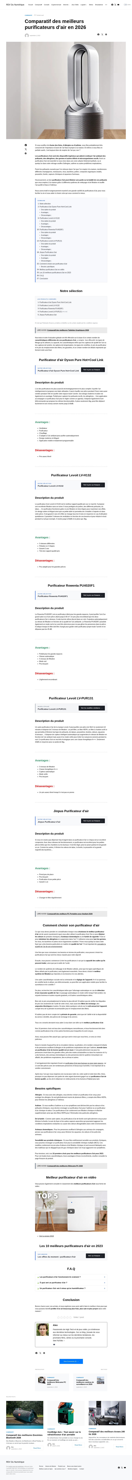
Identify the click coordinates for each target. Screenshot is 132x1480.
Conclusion (44, 278)
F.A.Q (42, 275)
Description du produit (48, 209)
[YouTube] (118, 5)
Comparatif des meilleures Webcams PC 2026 (56, 1382)
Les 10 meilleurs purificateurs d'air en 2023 (55, 272)
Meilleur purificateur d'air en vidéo (52, 269)
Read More (37, 1448)
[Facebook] (112, 5)
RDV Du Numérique (15, 5)
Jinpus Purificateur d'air (48, 252)
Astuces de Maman (50, 1466)
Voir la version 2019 (46, 1236)
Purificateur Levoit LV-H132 (50, 218)
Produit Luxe (61, 1466)
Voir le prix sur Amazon (93, 369)
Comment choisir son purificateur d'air (53, 264)
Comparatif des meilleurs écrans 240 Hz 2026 (107, 1432)
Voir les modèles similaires (92, 708)
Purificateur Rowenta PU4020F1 (51, 229)
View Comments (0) (70, 1361)
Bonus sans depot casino (74, 1466)
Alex (12, 1447)
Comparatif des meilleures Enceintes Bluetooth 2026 (24, 1436)
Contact (82, 1469)
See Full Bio (58, 1341)
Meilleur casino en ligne (46, 1469)
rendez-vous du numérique (16, 1466)
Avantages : (45, 212)
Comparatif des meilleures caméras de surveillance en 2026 (85, 1382)
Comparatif (28, 15)
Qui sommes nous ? (60, 1469)
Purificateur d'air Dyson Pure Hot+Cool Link (55, 207)
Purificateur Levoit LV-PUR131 (51, 241)
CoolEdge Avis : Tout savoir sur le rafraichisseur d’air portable (64, 1433)
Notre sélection (45, 204)
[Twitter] (115, 5)
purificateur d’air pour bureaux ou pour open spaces (84, 1063)
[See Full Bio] (64, 1340)
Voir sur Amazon (95, 1256)
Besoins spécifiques (48, 266)
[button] (127, 5)
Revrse (41, 1466)
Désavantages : (46, 215)
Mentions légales (72, 1469)
